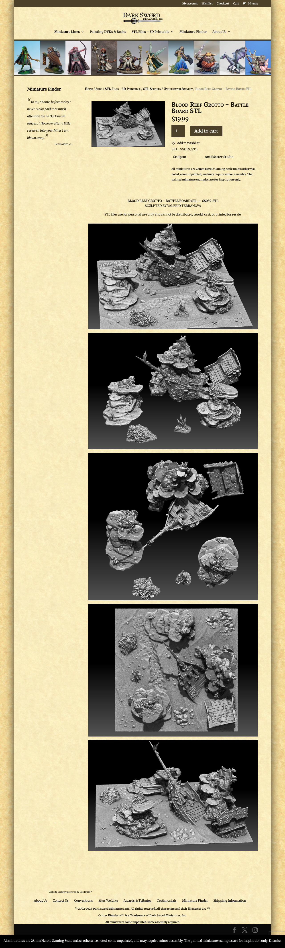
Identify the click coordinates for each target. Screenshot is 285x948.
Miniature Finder (193, 32)
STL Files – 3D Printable (150, 32)
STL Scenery (152, 89)
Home (89, 89)
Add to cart (206, 131)
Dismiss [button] (275, 941)
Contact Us (61, 900)
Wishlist (207, 3)
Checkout (223, 3)
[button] (185, 143)
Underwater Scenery (178, 89)
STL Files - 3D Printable (122, 89)
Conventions (83, 900)
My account (190, 3)
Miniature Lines (67, 32)
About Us (219, 32)
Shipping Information (229, 900)
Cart (236, 3)
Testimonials (167, 900)
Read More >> (63, 144)
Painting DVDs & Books (108, 32)
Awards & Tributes (137, 900)
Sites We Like (108, 900)
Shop (99, 89)
